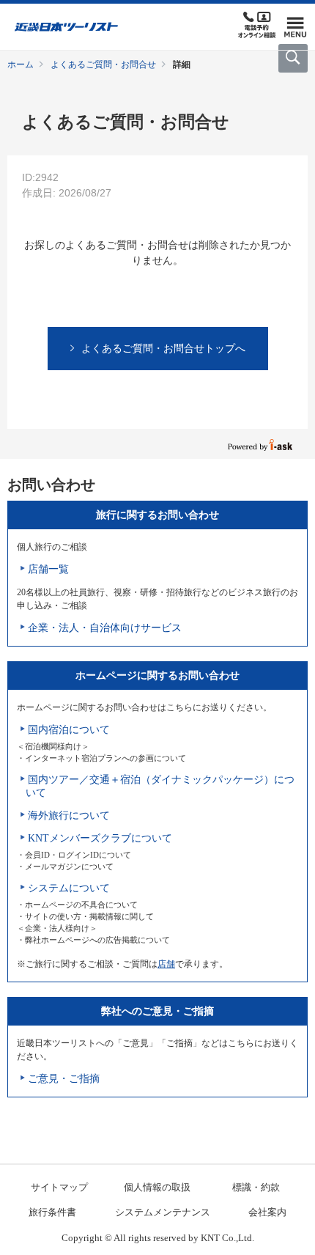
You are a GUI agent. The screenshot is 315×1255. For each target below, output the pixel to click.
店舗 (166, 964)
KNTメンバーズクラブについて (100, 838)
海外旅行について (69, 815)
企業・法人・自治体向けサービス (105, 627)
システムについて (69, 888)
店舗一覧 (48, 569)
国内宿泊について (69, 729)
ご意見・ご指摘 (64, 1078)
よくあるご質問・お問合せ (103, 64)
